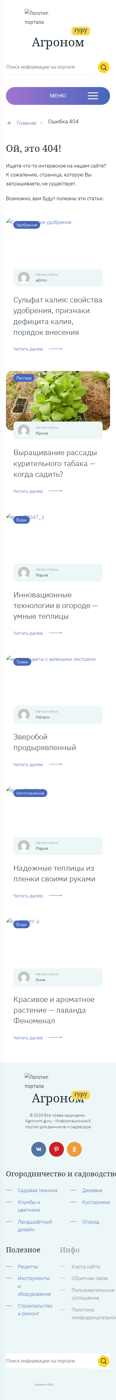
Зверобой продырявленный (44, 741)
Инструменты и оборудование (34, 1286)
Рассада (24, 378)
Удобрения (26, 225)
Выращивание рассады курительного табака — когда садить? (55, 463)
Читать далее (28, 349)
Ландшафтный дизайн (35, 1226)
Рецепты (28, 1266)
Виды (21, 520)
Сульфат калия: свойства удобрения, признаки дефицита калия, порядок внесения (57, 315)
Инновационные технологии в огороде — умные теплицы (55, 605)
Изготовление (30, 793)
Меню (58, 96)
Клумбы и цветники (29, 1206)
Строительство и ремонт (35, 1310)
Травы (22, 662)
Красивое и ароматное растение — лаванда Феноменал (54, 1010)
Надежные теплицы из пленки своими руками (54, 873)
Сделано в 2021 (44, 1384)
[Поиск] (104, 67)
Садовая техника (37, 1190)
